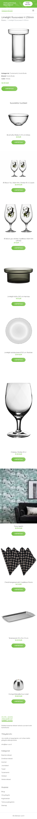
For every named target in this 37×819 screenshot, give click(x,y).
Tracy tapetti (18, 526)
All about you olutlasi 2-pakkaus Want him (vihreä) (18, 240)
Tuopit (3, 769)
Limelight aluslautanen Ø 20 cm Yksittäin (18, 352)
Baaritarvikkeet (6, 755)
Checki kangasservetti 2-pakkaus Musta (19, 582)
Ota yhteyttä (5, 795)
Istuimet (4, 762)
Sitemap (4, 805)
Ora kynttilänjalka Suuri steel (18, 694)
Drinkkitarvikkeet (7, 758)
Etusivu (3, 20)
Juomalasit (5, 765)
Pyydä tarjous (27, 3)
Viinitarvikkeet (6, 779)
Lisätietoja (9, 88)
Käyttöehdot (5, 798)
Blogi (3, 791)
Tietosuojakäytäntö (7, 802)
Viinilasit (4, 776)
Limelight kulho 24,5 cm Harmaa (18, 296)
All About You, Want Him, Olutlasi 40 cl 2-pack (18, 183)
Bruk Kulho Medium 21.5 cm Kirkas (18, 135)
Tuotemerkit (14, 73)
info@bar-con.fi (6, 744)
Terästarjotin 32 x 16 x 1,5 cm (18, 638)
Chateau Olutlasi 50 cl (18, 452)
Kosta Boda (22, 73)
